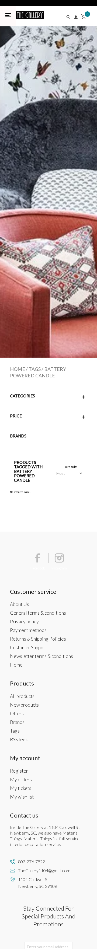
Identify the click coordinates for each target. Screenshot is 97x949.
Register (19, 771)
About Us (19, 604)
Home (17, 369)
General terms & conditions (38, 613)
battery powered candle (38, 372)
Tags (35, 369)
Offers (17, 713)
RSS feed (19, 739)
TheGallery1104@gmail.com (44, 870)
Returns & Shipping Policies (38, 639)
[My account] (76, 17)
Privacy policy (24, 621)
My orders (21, 779)
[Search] (69, 17)
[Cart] (83, 17)
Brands (17, 722)
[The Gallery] (30, 15)
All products (22, 696)
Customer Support (28, 647)
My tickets (20, 788)
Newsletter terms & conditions (41, 656)
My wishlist (22, 797)
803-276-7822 (31, 861)
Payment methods (28, 630)
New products (24, 705)
